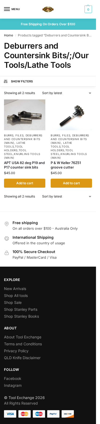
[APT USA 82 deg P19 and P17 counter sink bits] (24, 114)
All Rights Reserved (21, 403)
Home (8, 35)
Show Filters (22, 81)
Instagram (13, 385)
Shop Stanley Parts (20, 309)
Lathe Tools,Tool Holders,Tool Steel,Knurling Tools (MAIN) (22, 150)
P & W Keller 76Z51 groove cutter (66, 165)
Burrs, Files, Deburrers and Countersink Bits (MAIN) (23, 139)
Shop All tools (16, 295)
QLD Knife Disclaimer (22, 357)
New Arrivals (15, 288)
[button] (87, 9)
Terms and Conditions (23, 344)
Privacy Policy (16, 351)
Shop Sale (13, 302)
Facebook (12, 378)
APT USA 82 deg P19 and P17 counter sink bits (24, 165)
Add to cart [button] (24, 183)
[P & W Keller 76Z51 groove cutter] (71, 114)
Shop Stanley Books (21, 316)
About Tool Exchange (22, 337)
